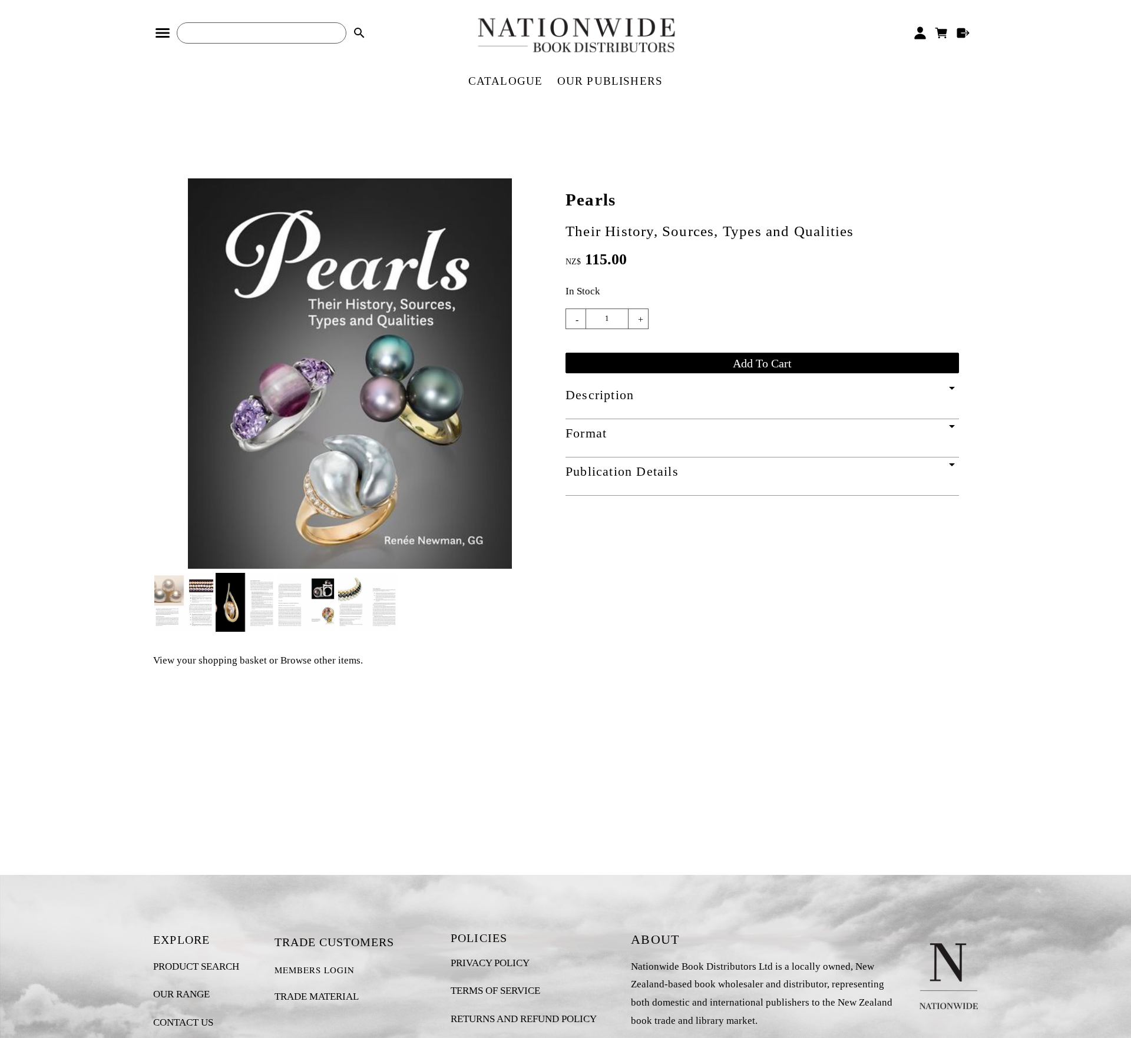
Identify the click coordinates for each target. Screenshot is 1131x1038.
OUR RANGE (181, 994)
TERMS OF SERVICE (495, 990)
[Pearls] (350, 565)
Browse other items (320, 660)
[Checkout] (963, 33)
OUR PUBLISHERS (610, 81)
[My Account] (920, 33)
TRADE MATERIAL (317, 996)
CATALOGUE (505, 81)
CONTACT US (183, 1022)
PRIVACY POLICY (490, 963)
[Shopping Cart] (942, 33)
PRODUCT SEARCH (196, 966)
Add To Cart (762, 363)
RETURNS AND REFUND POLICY (524, 1018)
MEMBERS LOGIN (315, 970)
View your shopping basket (210, 660)
